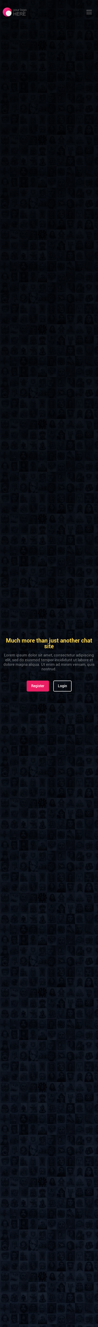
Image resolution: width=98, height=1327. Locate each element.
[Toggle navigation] (89, 12)
